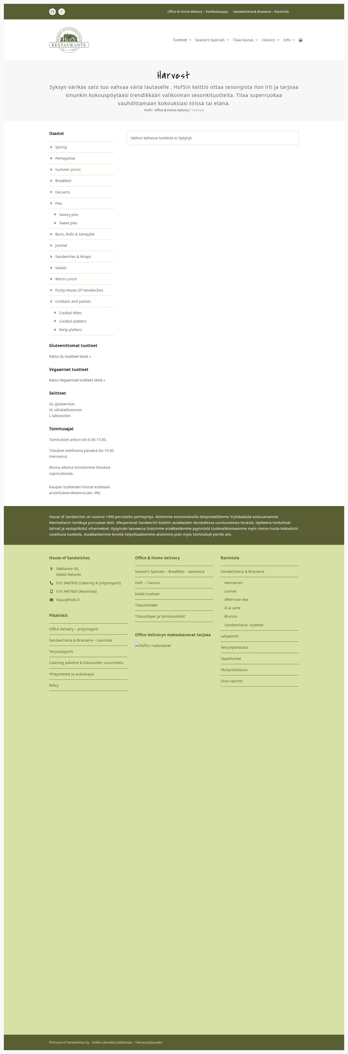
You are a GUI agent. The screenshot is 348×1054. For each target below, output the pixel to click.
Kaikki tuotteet (147, 593)
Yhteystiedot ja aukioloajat (71, 674)
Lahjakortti (230, 636)
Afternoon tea (236, 599)
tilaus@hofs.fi (67, 599)
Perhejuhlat (65, 158)
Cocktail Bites (70, 312)
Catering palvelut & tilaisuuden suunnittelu (86, 662)
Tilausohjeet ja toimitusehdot (160, 616)
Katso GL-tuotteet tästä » (70, 356)
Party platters (70, 329)
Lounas (230, 591)
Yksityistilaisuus (234, 669)
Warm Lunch (66, 278)
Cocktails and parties (73, 301)
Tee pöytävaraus (234, 647)
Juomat (61, 245)
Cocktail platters (73, 321)
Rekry (54, 685)
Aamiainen (233, 582)
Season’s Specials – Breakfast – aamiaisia (170, 571)
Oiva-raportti (232, 680)
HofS (148, 110)
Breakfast (63, 180)
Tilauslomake (146, 605)
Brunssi (230, 616)
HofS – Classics (147, 582)
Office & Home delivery (171, 110)
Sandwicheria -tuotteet (243, 624)
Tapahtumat (231, 658)
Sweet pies (68, 222)
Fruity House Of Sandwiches (79, 290)
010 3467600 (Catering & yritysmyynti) (88, 582)
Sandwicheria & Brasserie (242, 571)
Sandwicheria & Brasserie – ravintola (80, 640)
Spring (61, 147)
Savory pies (68, 214)
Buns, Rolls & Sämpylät (75, 234)
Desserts (62, 192)
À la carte (232, 607)
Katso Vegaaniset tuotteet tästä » (77, 380)
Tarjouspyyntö (61, 651)
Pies (58, 203)
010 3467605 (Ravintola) (76, 591)
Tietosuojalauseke (148, 1042)
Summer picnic (68, 169)
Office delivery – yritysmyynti (73, 629)
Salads (60, 267)
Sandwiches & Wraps (73, 256)
